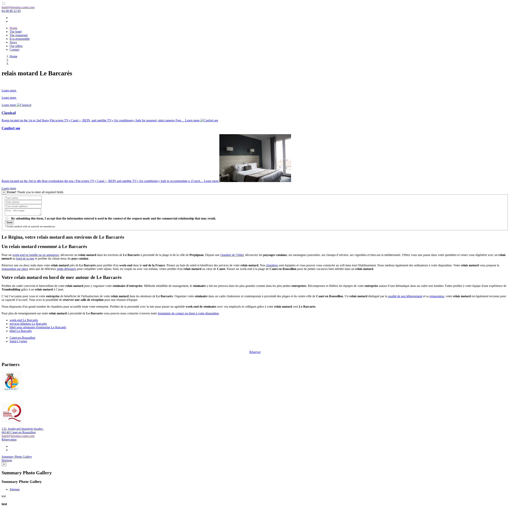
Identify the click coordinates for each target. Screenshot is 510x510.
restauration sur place (15, 269)
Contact (14, 49)
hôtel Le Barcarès (21, 331)
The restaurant (18, 35)
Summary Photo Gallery (17, 456)
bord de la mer (25, 258)
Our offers (16, 46)
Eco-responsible (20, 38)
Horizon (7, 460)
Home (13, 28)
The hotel (16, 31)
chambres (272, 265)
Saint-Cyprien (18, 341)
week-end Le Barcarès (24, 320)
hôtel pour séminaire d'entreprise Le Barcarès (38, 327)
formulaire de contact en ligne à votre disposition (188, 313)
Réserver (255, 352)
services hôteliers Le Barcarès (28, 323)
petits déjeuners (66, 269)
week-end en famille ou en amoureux (35, 255)
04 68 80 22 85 (11, 11)
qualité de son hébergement (405, 296)
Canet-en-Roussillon (22, 337)
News (13, 42)
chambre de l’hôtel (232, 255)
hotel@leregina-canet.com (18, 7)
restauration (437, 296)
